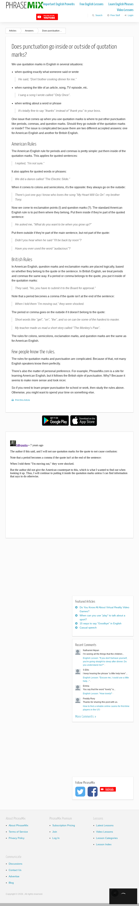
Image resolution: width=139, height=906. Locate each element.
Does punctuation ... (52, 30)
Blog (11, 882)
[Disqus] (69, 484)
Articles (12, 30)
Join (54, 831)
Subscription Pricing (63, 825)
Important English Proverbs (59, 4)
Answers (29, 30)
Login (130, 15)
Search (98, 15)
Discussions (15, 863)
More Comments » (85, 716)
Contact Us (15, 870)
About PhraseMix (18, 825)
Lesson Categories (107, 838)
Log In (56, 838)
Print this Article (22, 400)
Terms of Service (18, 831)
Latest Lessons (104, 825)
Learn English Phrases (120, 4)
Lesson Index (103, 844)
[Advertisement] (36, 569)
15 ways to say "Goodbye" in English (100, 623)
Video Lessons (125, 10)
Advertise (14, 876)
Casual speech (88, 627)
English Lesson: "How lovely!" (97, 693)
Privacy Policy (16, 838)
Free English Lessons (91, 4)
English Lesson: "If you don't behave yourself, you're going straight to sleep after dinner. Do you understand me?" (105, 661)
